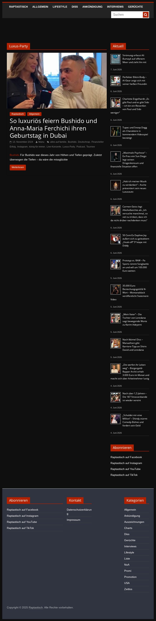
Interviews (115, 6)
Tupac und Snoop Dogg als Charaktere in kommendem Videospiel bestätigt (135, 132)
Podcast (80, 146)
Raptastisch (18, 6)
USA (127, 583)
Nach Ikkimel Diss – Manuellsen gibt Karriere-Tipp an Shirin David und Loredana (134, 344)
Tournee (90, 146)
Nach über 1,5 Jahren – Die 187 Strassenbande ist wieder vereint (135, 397)
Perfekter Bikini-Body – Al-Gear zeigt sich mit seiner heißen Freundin (135, 80)
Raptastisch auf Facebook (126, 457)
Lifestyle (60, 6)
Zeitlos (128, 589)
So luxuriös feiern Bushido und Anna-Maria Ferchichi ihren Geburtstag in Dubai (53, 128)
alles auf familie (58, 142)
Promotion (130, 576)
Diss (75, 6)
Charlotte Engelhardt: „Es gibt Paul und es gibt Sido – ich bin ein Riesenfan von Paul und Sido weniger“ (130, 105)
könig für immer (37, 146)
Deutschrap (84, 142)
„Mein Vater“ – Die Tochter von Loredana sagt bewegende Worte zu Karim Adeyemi (135, 319)
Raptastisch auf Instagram (126, 463)
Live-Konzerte (54, 146)
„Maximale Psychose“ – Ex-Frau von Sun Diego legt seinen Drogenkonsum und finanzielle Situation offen (129, 159)
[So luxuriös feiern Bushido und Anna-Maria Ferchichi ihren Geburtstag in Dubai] (57, 55)
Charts (128, 528)
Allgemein (40, 6)
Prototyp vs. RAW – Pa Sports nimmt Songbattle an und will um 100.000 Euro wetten (136, 265)
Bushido (72, 142)
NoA (126, 564)
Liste (127, 558)
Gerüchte (135, 6)
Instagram (22, 146)
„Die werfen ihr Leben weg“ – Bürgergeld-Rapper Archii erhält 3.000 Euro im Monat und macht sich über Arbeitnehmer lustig (130, 371)
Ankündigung (92, 6)
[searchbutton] (146, 15)
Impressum (73, 519)
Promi (127, 570)
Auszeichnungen (134, 521)
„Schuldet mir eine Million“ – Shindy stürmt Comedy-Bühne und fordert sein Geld (135, 420)
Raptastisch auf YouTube (126, 468)
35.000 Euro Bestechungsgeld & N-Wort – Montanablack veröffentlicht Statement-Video (130, 292)
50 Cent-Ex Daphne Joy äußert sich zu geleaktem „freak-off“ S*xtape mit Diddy (136, 240)
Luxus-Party (69, 146)
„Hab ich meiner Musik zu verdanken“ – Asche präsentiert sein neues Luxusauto (134, 186)
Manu (41, 142)
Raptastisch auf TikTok (124, 474)
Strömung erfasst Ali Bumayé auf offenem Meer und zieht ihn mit (134, 59)
